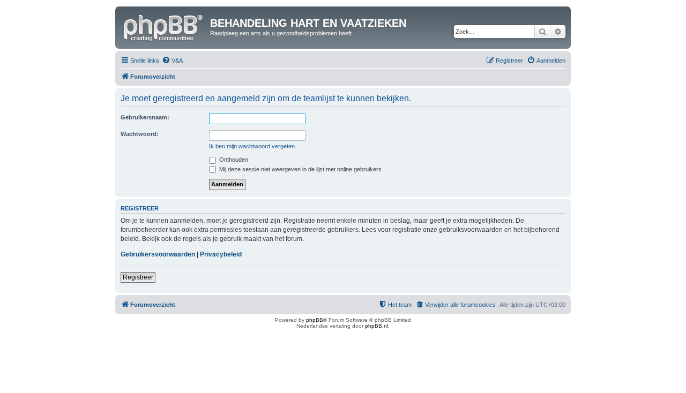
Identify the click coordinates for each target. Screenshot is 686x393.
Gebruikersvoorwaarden (158, 254)
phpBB (314, 320)
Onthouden (233, 159)
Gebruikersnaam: (145, 117)
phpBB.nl (376, 326)
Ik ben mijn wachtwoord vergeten (252, 146)
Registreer (138, 277)
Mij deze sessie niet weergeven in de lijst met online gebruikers (300, 169)
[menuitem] (172, 60)
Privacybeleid (221, 254)
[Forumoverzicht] (164, 26)
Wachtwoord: (140, 134)
